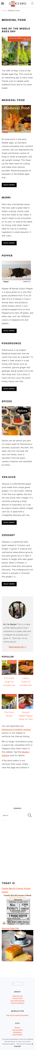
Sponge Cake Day (10, 928)
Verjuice (9, 477)
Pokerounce (11, 343)
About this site (17, 996)
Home (4, 10)
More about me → (17, 647)
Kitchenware (17, 1032)
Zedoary (8, 535)
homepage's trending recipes (16, 729)
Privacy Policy (17, 998)
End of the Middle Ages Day (16, 30)
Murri (6, 197)
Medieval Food (13, 100)
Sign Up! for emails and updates (18, 1015)
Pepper (7, 255)
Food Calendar (18, 1034)
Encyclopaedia (17, 1030)
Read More (9, 185)
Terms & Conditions (17, 1003)
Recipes (17, 1027)
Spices (7, 401)
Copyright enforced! (17, 1000)
